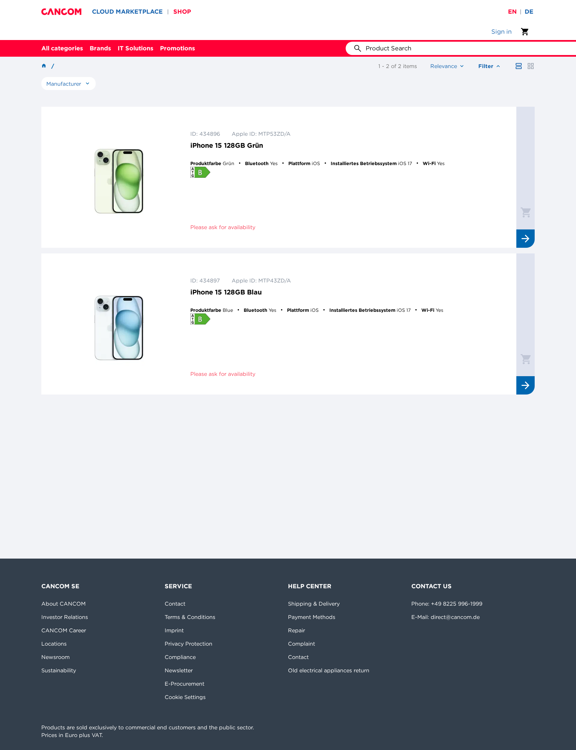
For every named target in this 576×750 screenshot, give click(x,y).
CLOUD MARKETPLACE (127, 11)
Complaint (301, 643)
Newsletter (179, 670)
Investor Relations (64, 617)
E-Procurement (184, 683)
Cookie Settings (185, 697)
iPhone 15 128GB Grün (226, 145)
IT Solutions (135, 48)
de (529, 11)
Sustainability (58, 670)
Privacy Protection (188, 643)
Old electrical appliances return (328, 670)
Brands (100, 48)
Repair (296, 630)
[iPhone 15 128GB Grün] (119, 177)
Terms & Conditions (190, 617)
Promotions (177, 48)
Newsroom (55, 657)
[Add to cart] (526, 212)
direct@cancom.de (455, 617)
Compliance (180, 657)
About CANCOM (63, 603)
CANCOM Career (63, 630)
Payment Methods (311, 617)
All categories (62, 48)
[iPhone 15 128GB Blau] (119, 324)
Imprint (174, 630)
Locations (54, 643)
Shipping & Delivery (314, 603)
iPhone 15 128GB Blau (226, 292)
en (512, 11)
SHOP (182, 11)
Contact (175, 603)
